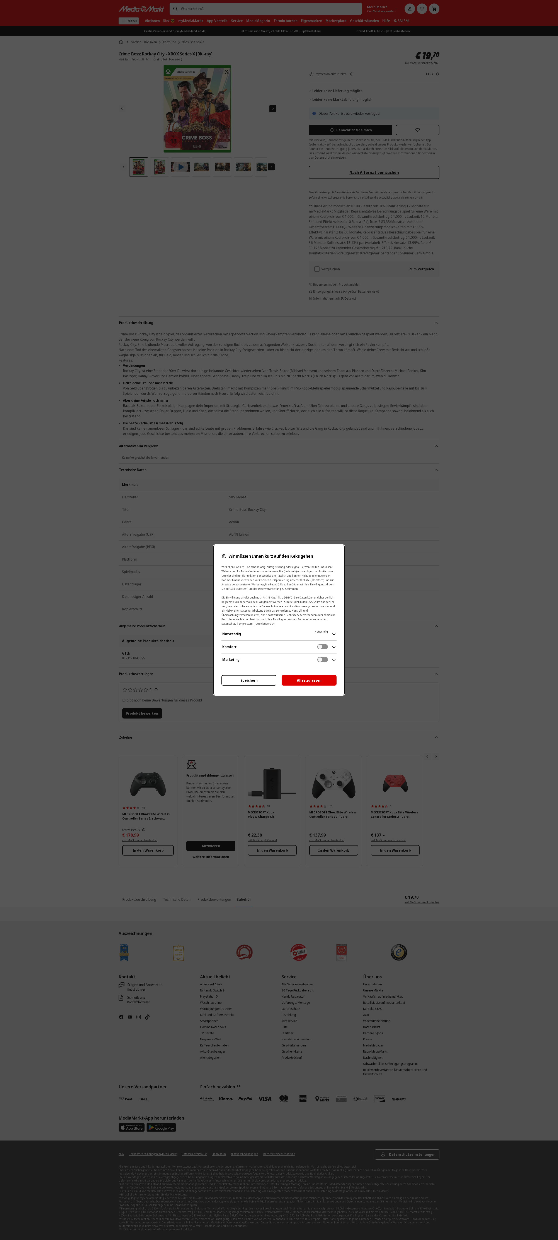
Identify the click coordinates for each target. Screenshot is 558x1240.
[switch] (322, 646)
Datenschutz (228, 624)
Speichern (249, 680)
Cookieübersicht (265, 624)
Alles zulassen (309, 680)
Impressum (246, 624)
